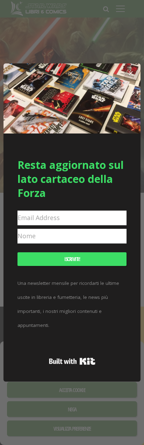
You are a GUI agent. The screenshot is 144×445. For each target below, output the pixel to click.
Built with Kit (72, 361)
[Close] (131, 73)
